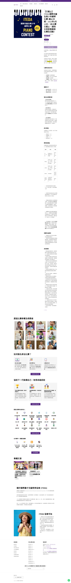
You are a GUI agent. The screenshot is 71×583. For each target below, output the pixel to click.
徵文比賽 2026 (30, 554)
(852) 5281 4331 (52, 544)
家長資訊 (15, 551)
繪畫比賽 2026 (30, 546)
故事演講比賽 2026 (31, 561)
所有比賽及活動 (16, 547)
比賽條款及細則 (16, 554)
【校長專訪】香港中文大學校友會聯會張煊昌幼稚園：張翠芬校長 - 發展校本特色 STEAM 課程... (21, 474)
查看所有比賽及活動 (35, 404)
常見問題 (15, 546)
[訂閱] (43, 569)
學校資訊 (15, 552)
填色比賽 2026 (30, 544)
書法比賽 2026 (30, 551)
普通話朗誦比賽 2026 (31, 563)
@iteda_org (49, 547)
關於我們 (15, 544)
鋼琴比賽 (47, 40)
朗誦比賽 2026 (30, 547)
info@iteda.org (48, 545)
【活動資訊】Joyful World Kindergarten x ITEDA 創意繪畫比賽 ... (35, 473)
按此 (51, 50)
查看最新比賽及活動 (35, 374)
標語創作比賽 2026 (31, 549)
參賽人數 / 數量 (46, 41)
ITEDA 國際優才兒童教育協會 (51, 551)
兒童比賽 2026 (30, 559)
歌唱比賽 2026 (30, 552)
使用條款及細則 (16, 556)
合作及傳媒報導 (35, 452)
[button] (25, 4)
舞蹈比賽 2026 (30, 556)
